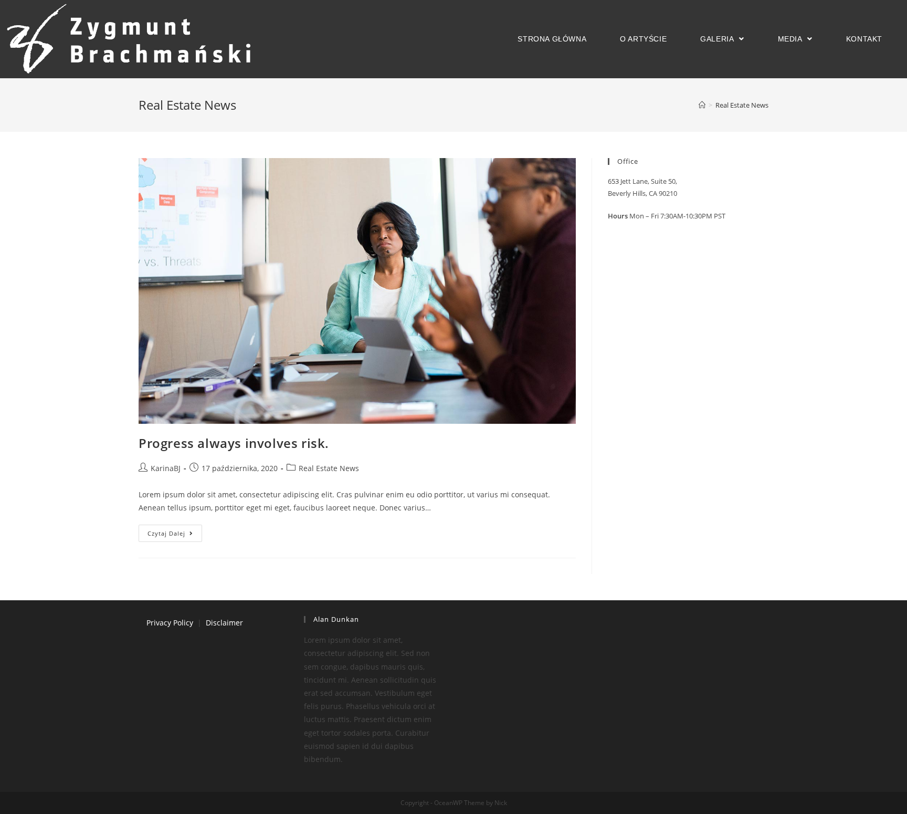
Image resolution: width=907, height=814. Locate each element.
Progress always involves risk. (234, 443)
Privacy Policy (169, 623)
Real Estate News (329, 468)
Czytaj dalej (166, 533)
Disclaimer (224, 623)
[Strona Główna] (702, 105)
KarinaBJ (166, 468)
